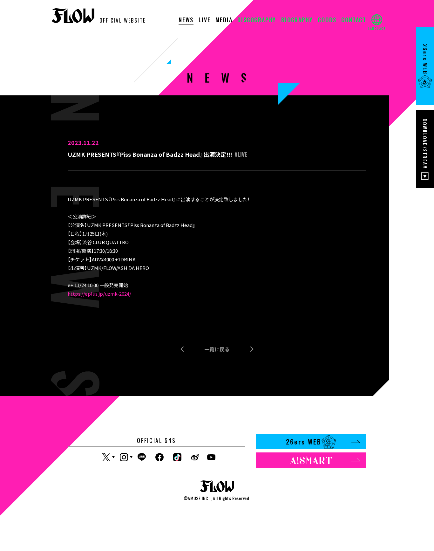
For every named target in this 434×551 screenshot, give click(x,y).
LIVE (204, 20)
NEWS (186, 20)
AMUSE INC (198, 498)
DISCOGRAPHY (256, 20)
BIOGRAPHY (297, 20)
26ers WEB (304, 441)
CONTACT (353, 20)
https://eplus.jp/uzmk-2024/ (99, 293)
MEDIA (223, 20)
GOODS (327, 20)
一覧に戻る (217, 349)
